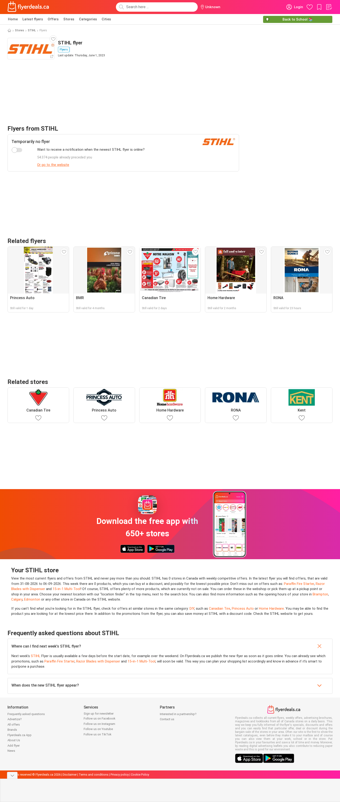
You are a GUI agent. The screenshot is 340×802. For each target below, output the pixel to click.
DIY (192, 608)
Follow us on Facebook (99, 718)
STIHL (32, 30)
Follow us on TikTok (97, 734)
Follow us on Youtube (98, 729)
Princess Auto (243, 608)
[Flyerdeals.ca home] (28, 7)
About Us (13, 740)
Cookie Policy (140, 774)
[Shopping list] (329, 7)
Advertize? (14, 719)
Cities (106, 19)
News (11, 750)
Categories (88, 19)
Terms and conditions (93, 774)
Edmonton (32, 599)
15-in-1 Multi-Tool (66, 589)
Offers (53, 19)
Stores (68, 19)
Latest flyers (32, 19)
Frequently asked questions (26, 714)
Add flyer (13, 745)
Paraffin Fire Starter (299, 584)
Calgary (16, 599)
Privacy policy (120, 774)
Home (13, 19)
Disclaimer (70, 774)
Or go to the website (53, 165)
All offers (13, 724)
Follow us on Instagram (99, 724)
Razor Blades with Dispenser (98, 661)
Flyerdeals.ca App (19, 735)
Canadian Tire (219, 608)
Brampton (320, 594)
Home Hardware (271, 608)
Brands (12, 729)
